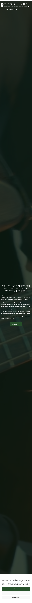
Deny (16, 593)
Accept (16, 589)
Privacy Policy (19, 600)
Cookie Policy (12, 600)
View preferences (16, 597)
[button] (29, 576)
